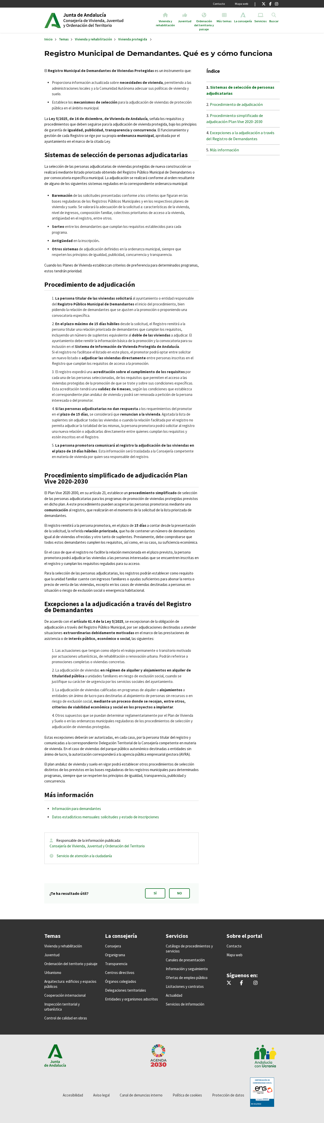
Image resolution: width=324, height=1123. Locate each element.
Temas (64, 39)
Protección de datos (228, 1095)
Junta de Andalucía (52, 20)
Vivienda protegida (132, 39)
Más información (224, 149)
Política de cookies (187, 1095)
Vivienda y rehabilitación (93, 39)
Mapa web (241, 4)
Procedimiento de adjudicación (236, 104)
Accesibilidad (73, 1095)
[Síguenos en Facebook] (270, 3)
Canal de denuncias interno (141, 1095)
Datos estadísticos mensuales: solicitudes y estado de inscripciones (105, 817)
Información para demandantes (76, 808)
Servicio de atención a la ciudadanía (84, 855)
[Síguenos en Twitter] (264, 3)
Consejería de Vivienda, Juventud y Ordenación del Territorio (97, 846)
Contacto (219, 4)
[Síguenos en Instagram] (276, 3)
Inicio (102, 20)
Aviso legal (101, 1095)
